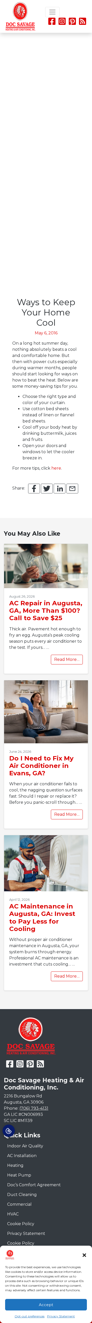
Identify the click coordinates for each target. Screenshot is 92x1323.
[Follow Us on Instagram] (63, 22)
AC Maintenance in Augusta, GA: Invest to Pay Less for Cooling (42, 917)
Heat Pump (19, 1175)
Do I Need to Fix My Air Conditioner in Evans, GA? (41, 765)
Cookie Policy (20, 1223)
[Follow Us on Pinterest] (72, 22)
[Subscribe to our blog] (82, 22)
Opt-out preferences (29, 1316)
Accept (46, 1304)
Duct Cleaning (22, 1194)
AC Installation (22, 1155)
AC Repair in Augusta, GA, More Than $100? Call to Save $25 (45, 610)
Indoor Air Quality (25, 1146)
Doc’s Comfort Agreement (34, 1184)
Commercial (19, 1204)
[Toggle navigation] (52, 12)
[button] (84, 1254)
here (56, 468)
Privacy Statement (61, 1316)
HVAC (13, 1214)
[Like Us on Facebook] (51, 22)
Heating (15, 1165)
